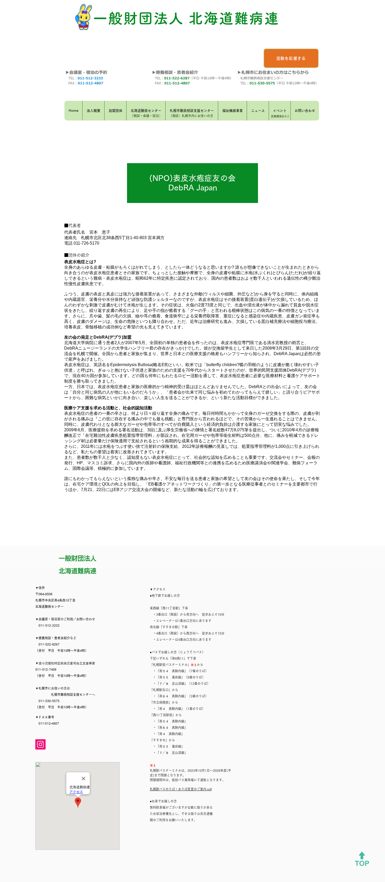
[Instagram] (40, 744)
